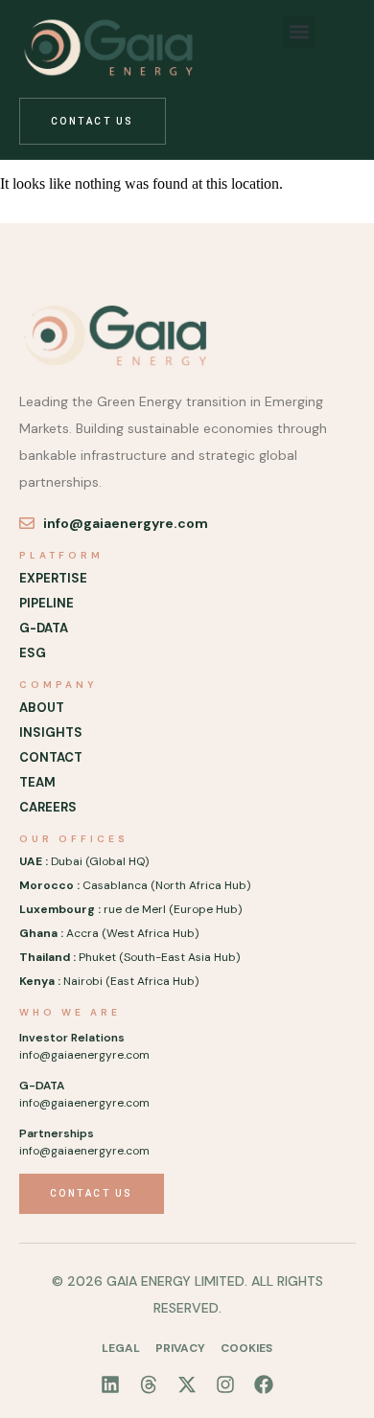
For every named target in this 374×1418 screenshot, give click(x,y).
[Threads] (148, 1384)
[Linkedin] (110, 1384)
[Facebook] (263, 1384)
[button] (299, 32)
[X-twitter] (187, 1384)
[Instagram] (225, 1384)
